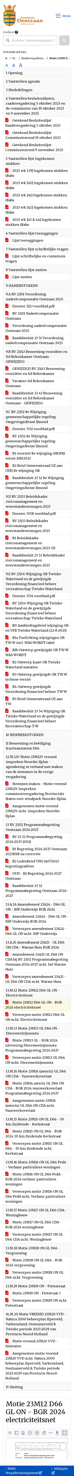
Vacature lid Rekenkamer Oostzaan (29, 383)
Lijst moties (22, 277)
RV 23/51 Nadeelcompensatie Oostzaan (32, 315)
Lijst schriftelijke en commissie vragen (35, 258)
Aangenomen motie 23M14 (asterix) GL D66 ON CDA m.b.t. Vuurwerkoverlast (30, 1105)
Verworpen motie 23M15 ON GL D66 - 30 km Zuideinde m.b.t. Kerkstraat (34, 1148)
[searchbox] (30, 40)
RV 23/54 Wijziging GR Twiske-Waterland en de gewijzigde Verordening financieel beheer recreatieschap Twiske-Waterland (34, 610)
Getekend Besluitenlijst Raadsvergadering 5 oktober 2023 (32, 122)
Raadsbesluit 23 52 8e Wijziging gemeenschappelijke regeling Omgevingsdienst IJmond (34, 483)
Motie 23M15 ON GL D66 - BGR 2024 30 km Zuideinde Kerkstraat (33, 1133)
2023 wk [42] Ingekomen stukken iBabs (36, 209)
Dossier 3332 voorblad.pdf (33, 429)
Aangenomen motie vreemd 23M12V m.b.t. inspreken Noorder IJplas (32, 811)
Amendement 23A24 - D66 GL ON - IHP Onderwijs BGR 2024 (36, 918)
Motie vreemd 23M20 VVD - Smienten (31, 1343)
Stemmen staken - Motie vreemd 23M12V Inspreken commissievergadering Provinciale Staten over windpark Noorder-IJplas (35, 791)
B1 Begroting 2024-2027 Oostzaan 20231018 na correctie (36, 851)
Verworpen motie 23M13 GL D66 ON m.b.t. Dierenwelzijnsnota (35, 1060)
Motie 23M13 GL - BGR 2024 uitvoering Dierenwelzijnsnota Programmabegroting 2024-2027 (32, 1045)
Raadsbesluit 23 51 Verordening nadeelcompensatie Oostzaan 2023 (34, 340)
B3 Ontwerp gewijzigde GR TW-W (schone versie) (36, 676)
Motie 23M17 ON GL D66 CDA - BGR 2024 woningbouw (33, 1224)
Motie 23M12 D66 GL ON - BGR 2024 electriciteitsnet (33, 1004)
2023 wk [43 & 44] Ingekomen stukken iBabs (33, 222)
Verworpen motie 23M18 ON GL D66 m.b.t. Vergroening (34, 1274)
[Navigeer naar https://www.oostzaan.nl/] (23, 16)
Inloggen (60, 1468)
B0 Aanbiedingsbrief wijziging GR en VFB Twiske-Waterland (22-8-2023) (36, 627)
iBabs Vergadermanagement (22, 1471)
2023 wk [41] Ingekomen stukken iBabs (36, 197)
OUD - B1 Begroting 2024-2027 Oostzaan (33, 875)
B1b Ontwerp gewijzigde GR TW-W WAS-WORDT (37, 652)
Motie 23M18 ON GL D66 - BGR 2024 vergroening (33, 1262)
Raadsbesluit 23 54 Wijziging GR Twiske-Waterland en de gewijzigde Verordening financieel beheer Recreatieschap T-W (35, 718)
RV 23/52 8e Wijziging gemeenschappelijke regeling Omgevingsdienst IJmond (30, 441)
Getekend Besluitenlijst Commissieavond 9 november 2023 (34, 147)
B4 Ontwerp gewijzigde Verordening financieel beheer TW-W (36, 689)
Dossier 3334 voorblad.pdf (33, 596)
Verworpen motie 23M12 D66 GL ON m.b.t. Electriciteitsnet (35, 1017)
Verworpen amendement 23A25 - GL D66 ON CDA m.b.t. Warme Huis (35, 979)
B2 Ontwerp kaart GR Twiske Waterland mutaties (32, 664)
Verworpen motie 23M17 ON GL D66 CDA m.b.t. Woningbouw (34, 1236)
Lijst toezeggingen (27, 240)
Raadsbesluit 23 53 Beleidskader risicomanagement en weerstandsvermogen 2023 (35, 560)
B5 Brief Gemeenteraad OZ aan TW (33, 701)
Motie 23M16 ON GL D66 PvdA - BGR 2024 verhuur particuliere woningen (34, 1179)
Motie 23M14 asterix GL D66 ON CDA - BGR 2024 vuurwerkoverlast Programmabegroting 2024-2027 (34, 1088)
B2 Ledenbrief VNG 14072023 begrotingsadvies (32, 863)
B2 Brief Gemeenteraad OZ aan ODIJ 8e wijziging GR (33, 468)
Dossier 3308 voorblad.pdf (34, 513)
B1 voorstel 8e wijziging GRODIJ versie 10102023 (35, 455)
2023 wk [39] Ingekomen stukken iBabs (36, 173)
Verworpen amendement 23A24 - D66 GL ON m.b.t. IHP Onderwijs (35, 931)
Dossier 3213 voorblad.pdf (33, 306)
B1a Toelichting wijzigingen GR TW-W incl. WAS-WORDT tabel (35, 640)
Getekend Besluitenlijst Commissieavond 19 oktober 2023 (33, 135)
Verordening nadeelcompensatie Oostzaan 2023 (36, 328)
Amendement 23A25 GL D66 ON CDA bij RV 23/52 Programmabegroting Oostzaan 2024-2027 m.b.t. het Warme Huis (36, 961)
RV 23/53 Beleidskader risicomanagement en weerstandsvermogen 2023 (27, 526)
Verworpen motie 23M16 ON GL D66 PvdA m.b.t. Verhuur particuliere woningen (35, 1196)
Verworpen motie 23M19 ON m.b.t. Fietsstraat (36, 1302)
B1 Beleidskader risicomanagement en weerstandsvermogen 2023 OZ (30, 543)
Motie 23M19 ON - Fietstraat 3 (36, 1293)
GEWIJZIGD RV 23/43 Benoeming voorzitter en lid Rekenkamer (35, 371)
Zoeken (8, 32)
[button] (64, 40)
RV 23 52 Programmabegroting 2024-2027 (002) (33, 839)
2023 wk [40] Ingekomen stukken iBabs (36, 185)
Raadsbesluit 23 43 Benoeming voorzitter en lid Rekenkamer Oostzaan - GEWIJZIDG (33, 398)
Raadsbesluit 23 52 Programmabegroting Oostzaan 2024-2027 (36, 891)
